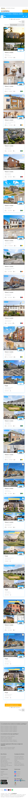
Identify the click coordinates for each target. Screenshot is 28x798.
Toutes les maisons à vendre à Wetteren (9, 731)
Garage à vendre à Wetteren (6, 737)
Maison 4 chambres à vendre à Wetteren (9, 728)
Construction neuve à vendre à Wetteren (9, 741)
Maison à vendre (9, 52)
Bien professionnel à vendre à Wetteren (9, 740)
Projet (6, 385)
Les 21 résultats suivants (12, 705)
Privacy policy (19, 794)
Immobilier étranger (10, 8)
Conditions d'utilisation (5, 794)
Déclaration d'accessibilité (15, 796)
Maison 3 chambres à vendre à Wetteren (9, 727)
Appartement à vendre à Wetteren (8, 736)
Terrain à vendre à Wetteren (6, 738)
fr (26, 8)
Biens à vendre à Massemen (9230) (8, 747)
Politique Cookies (13, 794)
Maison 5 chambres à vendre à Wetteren (9, 730)
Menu (26, 11)
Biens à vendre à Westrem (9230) (7, 748)
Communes (8, 796)
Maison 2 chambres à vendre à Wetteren (9, 726)
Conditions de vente (8, 795)
